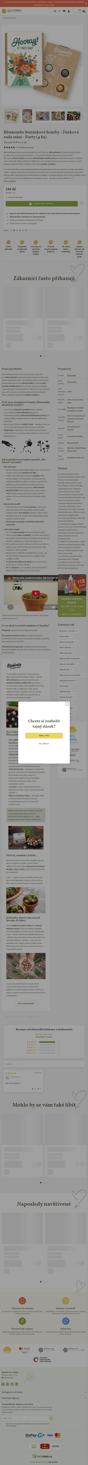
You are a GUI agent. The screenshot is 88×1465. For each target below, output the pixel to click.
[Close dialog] (67, 704)
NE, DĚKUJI (44, 743)
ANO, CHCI (44, 735)
